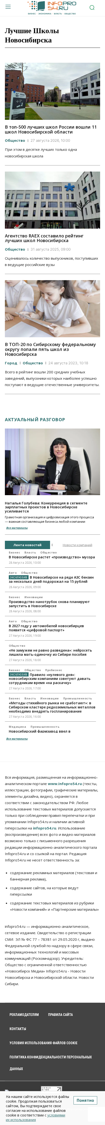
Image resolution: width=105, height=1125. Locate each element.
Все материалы (17, 528)
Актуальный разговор (35, 419)
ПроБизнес (53, 670)
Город (11, 362)
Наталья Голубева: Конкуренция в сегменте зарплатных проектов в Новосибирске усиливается (46, 507)
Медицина (17, 726)
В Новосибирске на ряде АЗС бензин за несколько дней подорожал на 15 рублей (51, 579)
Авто (13, 572)
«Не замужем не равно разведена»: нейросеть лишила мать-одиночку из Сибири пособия (50, 652)
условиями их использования (35, 1117)
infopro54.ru (44, 828)
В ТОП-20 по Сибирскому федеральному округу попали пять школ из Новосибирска (50, 349)
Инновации (33, 597)
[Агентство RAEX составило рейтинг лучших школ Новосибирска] (52, 200)
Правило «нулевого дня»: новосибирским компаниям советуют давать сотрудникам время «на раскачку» (49, 678)
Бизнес (14, 552)
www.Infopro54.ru (65, 783)
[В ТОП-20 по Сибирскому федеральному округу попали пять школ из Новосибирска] (52, 308)
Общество (15, 140)
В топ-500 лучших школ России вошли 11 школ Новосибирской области (51, 129)
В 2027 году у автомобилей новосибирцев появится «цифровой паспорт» (46, 628)
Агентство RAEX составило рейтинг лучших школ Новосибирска (44, 238)
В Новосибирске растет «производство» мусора (52, 557)
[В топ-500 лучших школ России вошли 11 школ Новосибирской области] (52, 91)
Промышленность (77, 698)
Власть (30, 552)
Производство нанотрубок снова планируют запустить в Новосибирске (49, 603)
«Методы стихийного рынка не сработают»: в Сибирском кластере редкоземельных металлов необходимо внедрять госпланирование (52, 707)
